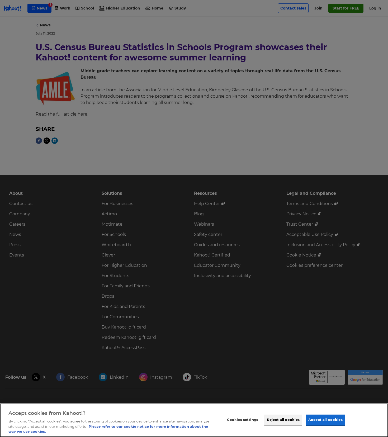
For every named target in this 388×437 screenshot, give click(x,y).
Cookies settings (242, 419)
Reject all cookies (283, 419)
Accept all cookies (325, 419)
